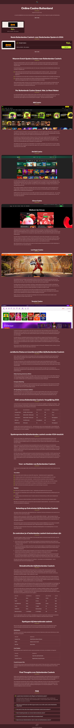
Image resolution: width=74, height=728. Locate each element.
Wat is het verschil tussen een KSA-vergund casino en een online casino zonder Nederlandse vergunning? (36, 705)
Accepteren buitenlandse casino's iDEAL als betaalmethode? (29, 716)
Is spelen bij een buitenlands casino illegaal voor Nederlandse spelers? (31, 696)
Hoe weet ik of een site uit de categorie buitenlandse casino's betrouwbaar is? (33, 709)
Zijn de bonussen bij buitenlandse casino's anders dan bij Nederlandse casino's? (33, 719)
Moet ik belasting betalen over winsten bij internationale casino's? (30, 712)
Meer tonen (37, 17)
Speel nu (66, 47)
